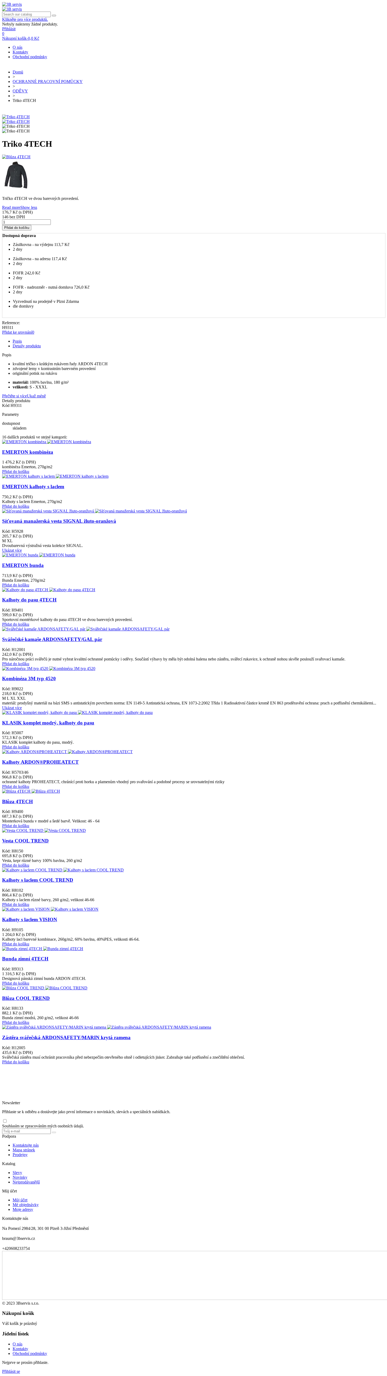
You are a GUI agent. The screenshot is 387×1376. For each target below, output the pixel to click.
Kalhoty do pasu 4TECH (29, 600)
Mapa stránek (24, 1150)
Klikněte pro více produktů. (25, 19)
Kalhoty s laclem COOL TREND (37, 880)
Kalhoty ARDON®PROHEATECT (40, 762)
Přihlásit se (11, 1371)
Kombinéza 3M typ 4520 (29, 678)
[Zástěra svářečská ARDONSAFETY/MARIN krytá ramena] (106, 1027)
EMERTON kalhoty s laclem (33, 486)
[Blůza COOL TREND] (44, 988)
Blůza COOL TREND (26, 998)
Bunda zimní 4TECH (25, 958)
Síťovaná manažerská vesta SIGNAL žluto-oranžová (59, 521)
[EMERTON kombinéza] (46, 442)
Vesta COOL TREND (25, 841)
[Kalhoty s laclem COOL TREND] (63, 870)
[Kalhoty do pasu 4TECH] (48, 590)
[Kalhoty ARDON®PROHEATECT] (67, 751)
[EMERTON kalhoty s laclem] (55, 476)
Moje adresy (23, 1209)
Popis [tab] (17, 341)
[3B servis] (12, 4)
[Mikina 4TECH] (193, 175)
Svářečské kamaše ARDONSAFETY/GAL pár (52, 639)
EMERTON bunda (23, 565)
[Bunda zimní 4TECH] (42, 948)
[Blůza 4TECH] (193, 157)
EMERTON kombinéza (27, 452)
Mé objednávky (26, 1204)
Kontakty (20, 52)
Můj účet (20, 1200)
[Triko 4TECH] (16, 117)
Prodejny (20, 1154)
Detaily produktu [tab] (27, 346)
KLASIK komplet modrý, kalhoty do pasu (48, 723)
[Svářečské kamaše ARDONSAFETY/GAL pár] (86, 629)
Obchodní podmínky (30, 57)
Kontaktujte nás (26, 1145)
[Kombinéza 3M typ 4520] (48, 668)
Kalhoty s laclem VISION (29, 919)
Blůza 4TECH (17, 801)
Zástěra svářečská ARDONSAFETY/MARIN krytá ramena (66, 1037)
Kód (6, 405)
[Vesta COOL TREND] (44, 830)
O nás (17, 47)
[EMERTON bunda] (38, 555)
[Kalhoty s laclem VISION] (50, 909)
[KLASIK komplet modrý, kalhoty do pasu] (77, 712)
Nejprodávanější (26, 1182)
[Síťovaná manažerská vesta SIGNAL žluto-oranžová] (94, 511)
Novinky (20, 1177)
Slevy (17, 1172)
